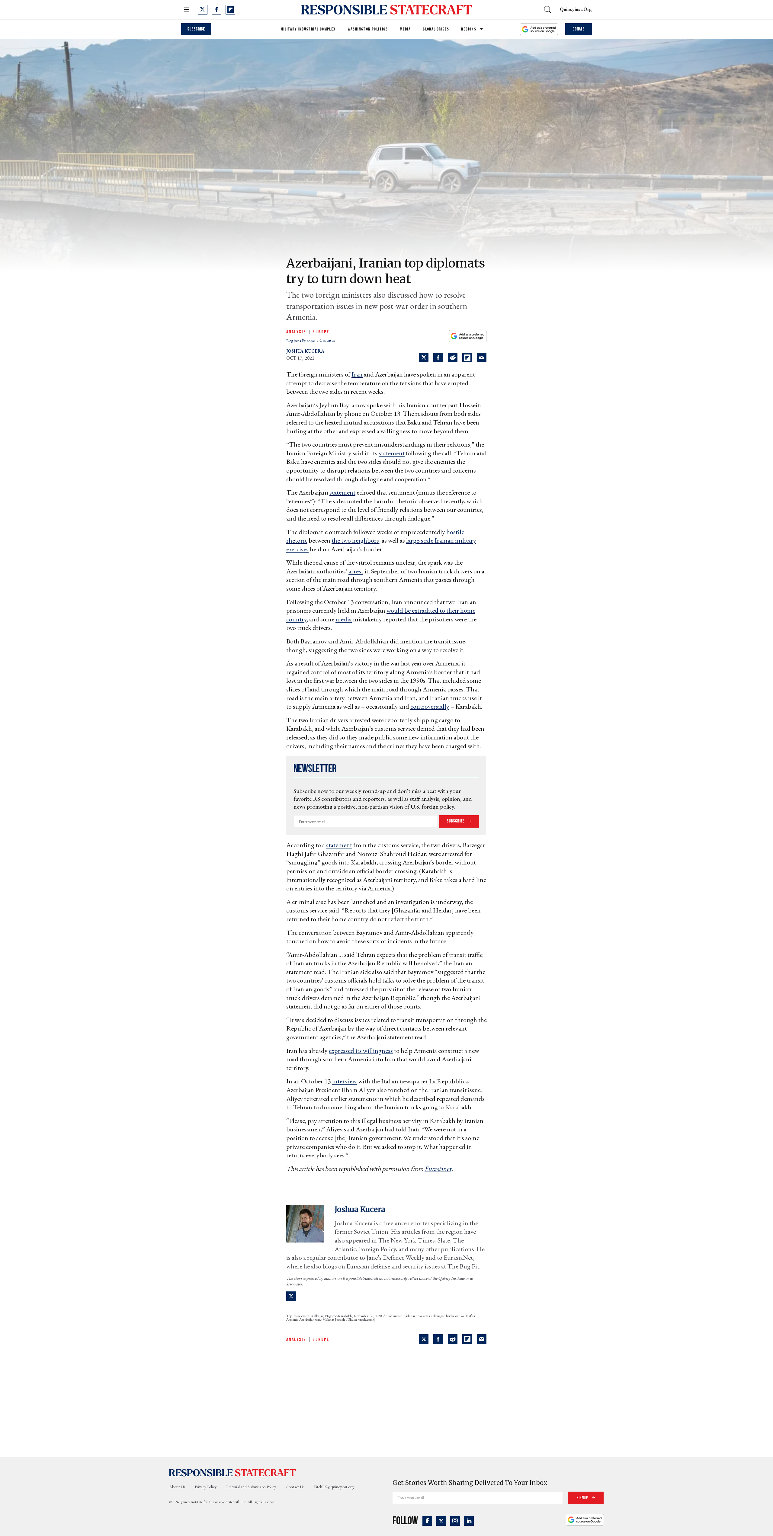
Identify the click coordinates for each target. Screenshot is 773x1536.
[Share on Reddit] (452, 357)
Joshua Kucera (305, 351)
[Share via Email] (481, 357)
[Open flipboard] (230, 9)
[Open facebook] (216, 9)
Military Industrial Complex (308, 29)
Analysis (296, 332)
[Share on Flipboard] (467, 357)
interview (344, 1081)
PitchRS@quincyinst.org (334, 1487)
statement (392, 453)
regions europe (301, 340)
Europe (321, 332)
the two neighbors (355, 540)
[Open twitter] (202, 9)
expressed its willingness (361, 1050)
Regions (468, 29)
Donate (579, 29)
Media (405, 29)
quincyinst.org (576, 9)
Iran (357, 374)
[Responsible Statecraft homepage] (232, 1472)
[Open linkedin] (469, 1521)
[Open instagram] (455, 1521)
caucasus (327, 340)
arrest (355, 571)
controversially (429, 706)
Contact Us (295, 1487)
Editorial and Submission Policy (251, 1487)
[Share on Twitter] (423, 357)
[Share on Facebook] (438, 357)
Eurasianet (438, 1168)
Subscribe (196, 29)
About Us (177, 1487)
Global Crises (436, 29)
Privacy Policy (206, 1487)
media (343, 619)
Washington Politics (368, 29)
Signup (582, 1498)
